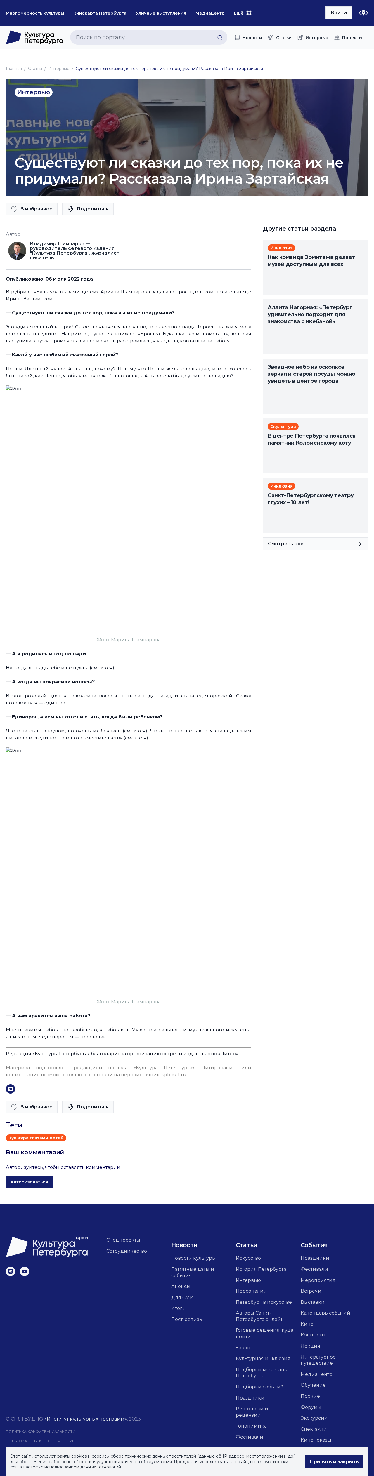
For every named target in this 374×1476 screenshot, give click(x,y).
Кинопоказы (316, 1440)
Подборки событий (260, 1387)
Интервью (59, 68)
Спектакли (314, 1429)
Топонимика (251, 1426)
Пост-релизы (187, 1319)
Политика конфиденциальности (40, 1431)
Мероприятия (318, 1280)
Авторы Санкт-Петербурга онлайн (260, 1316)
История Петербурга (261, 1269)
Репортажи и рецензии (252, 1412)
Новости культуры (193, 1258)
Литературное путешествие (318, 1360)
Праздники (250, 1398)
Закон (243, 1347)
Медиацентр (317, 1374)
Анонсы (181, 1286)
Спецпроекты (123, 1240)
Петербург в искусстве (264, 1302)
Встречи (311, 1291)
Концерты (313, 1335)
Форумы (311, 1407)
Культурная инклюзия (263, 1358)
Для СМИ (182, 1297)
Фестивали (249, 1437)
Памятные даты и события (192, 1272)
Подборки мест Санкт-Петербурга (263, 1373)
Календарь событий (325, 1313)
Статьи (35, 68)
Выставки (313, 1302)
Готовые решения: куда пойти (264, 1333)
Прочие (310, 1396)
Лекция (310, 1346)
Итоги (178, 1308)
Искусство (248, 1258)
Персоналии (251, 1291)
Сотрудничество (126, 1251)
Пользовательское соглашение (40, 1441)
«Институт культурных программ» (85, 1419)
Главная (14, 68)
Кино (307, 1324)
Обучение (313, 1385)
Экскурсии (314, 1418)
